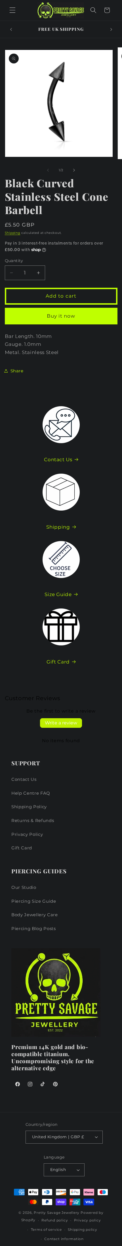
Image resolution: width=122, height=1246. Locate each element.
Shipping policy (82, 1229)
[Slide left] (48, 170)
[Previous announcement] (11, 29)
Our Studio (23, 887)
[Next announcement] (111, 29)
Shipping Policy (29, 806)
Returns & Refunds (32, 820)
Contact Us (58, 459)
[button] (12, 10)
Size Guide (58, 594)
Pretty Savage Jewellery (56, 1212)
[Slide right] (74, 170)
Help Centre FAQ (30, 793)
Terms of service (46, 1229)
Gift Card (58, 662)
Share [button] (17, 370)
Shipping (12, 233)
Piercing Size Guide (33, 901)
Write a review (61, 723)
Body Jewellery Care (34, 914)
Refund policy (54, 1220)
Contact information (64, 1239)
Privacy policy (87, 1220)
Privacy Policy (27, 834)
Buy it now (61, 316)
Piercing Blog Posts (33, 928)
